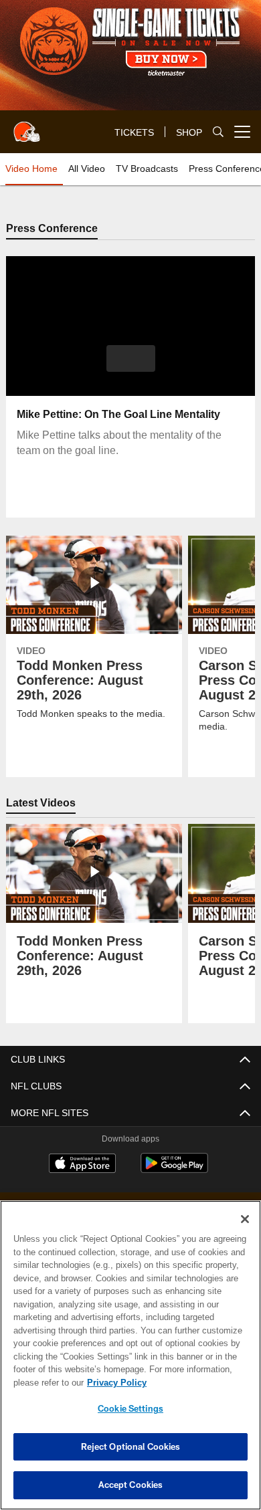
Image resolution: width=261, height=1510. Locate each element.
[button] (131, 359)
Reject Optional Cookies (131, 1446)
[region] (130, 1355)
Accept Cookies (130, 1484)
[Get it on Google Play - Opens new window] (174, 1170)
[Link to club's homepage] (27, 126)
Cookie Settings (130, 1408)
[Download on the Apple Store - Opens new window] (82, 1165)
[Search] (218, 132)
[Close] (245, 1219)
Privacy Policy (113, 1382)
